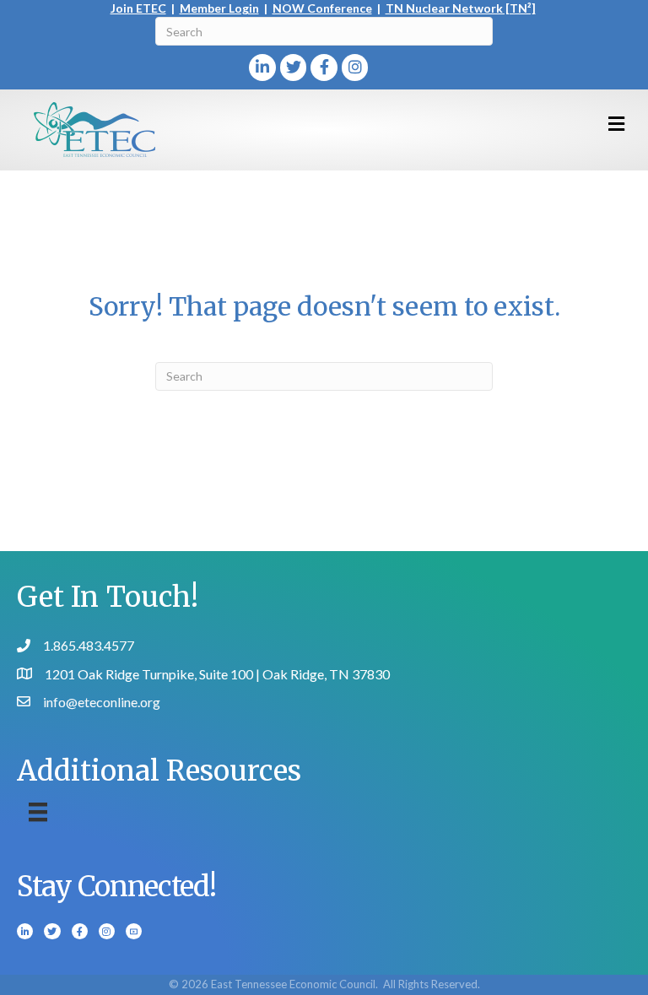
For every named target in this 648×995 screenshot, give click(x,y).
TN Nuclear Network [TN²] (461, 8)
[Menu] (38, 812)
